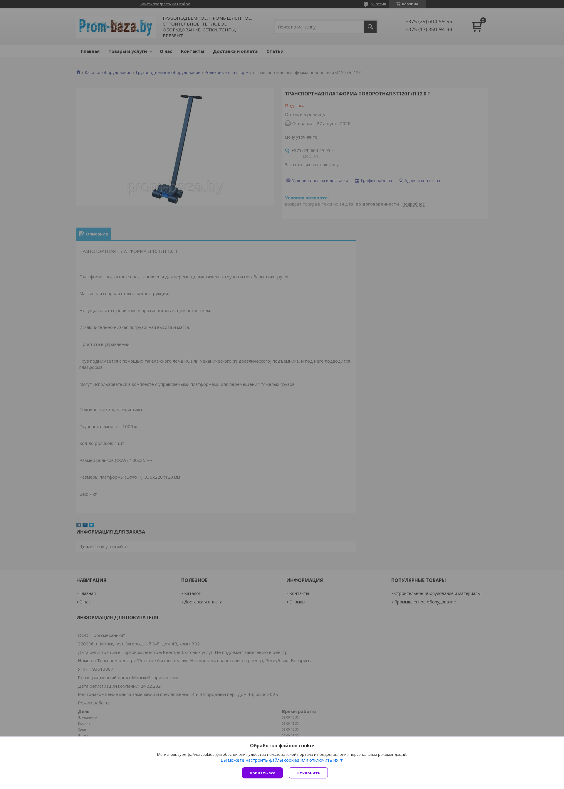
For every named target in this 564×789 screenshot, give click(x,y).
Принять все (262, 772)
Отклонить (308, 772)
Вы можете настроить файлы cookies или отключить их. (280, 760)
